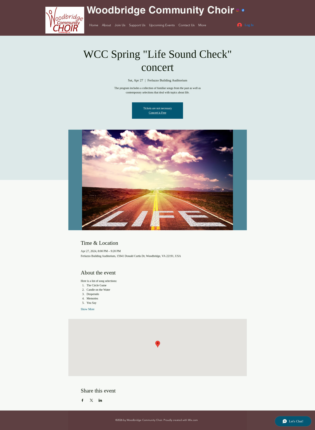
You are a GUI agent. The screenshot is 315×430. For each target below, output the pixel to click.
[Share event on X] (91, 400)
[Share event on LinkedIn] (100, 400)
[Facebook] (243, 10)
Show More (87, 309)
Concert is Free (157, 112)
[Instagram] (237, 10)
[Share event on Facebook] (82, 400)
